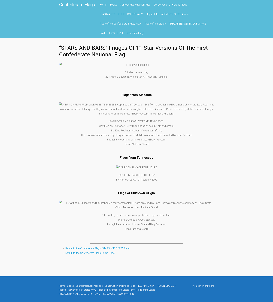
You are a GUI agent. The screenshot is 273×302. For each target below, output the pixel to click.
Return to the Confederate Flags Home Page (90, 252)
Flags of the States (155, 23)
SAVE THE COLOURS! (111, 33)
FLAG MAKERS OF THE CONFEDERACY (121, 14)
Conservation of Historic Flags (170, 4)
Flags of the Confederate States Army (167, 14)
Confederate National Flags (135, 4)
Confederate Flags (77, 4)
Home (103, 4)
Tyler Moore (208, 286)
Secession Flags (135, 33)
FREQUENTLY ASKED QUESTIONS (187, 23)
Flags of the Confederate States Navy (121, 23)
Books (113, 4)
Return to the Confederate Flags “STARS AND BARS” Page (97, 248)
